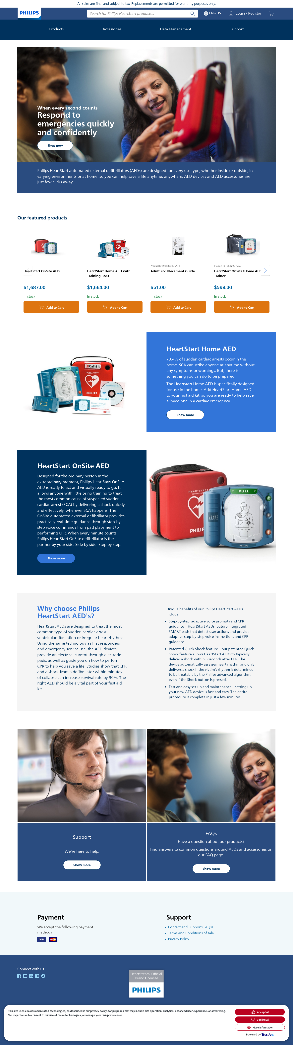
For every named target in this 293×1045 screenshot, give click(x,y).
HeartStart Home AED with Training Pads (109, 273)
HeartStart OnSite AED (42, 271)
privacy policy (98, 1011)
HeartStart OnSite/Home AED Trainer (238, 273)
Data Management (175, 29)
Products (56, 29)
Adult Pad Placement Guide (172, 271)
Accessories (112, 29)
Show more (82, 865)
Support (237, 29)
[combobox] (142, 14)
